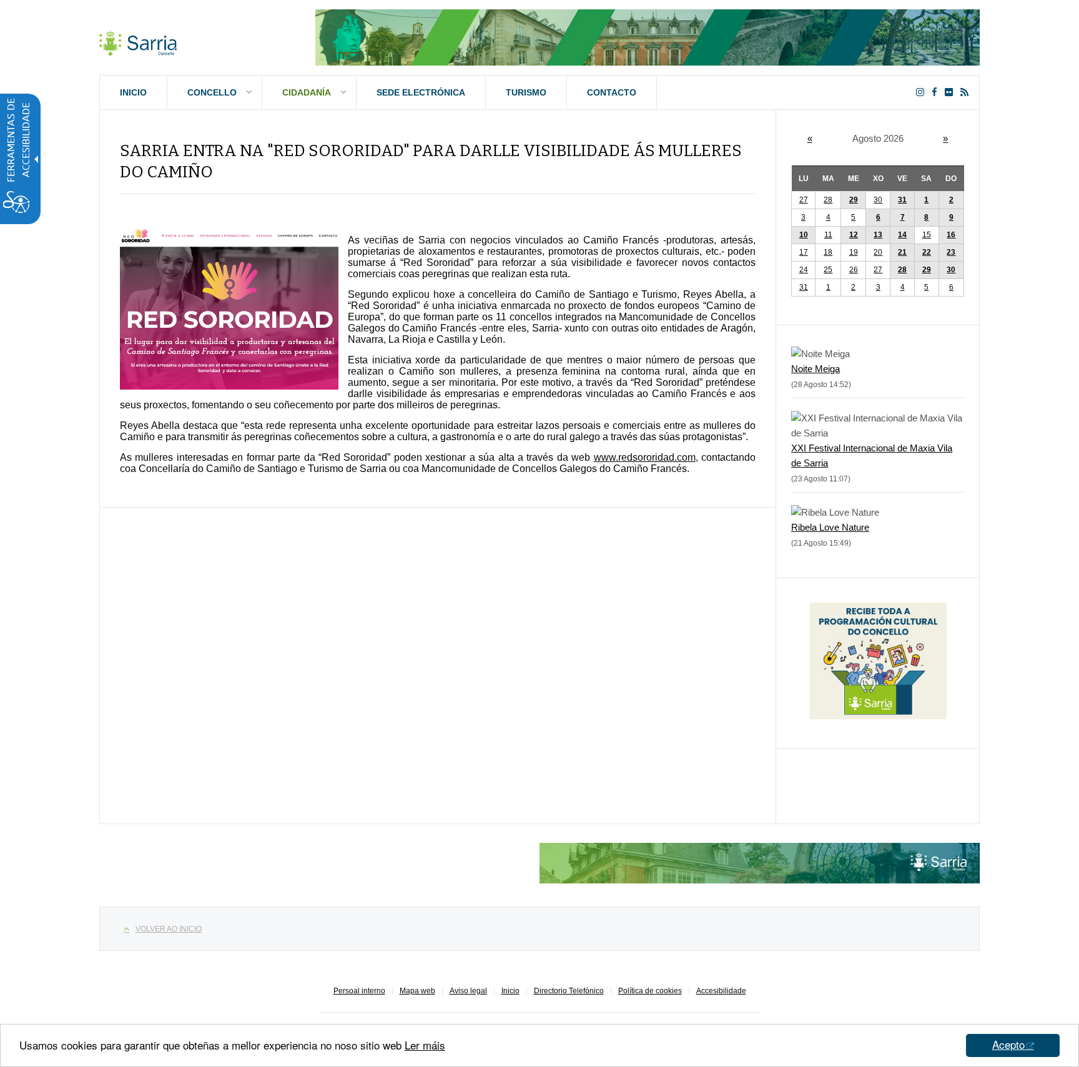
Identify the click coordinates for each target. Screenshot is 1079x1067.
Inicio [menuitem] (133, 92)
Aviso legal (468, 990)
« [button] (809, 138)
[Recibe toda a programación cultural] (878, 716)
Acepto (1008, 1044)
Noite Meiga (815, 368)
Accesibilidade (721, 990)
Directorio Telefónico (569, 990)
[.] (138, 40)
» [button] (945, 138)
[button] (927, 200)
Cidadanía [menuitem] (306, 92)
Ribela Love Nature (830, 527)
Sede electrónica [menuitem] (421, 92)
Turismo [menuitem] (526, 92)
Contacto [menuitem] (611, 92)
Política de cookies (650, 990)
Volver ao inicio (168, 929)
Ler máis (425, 1045)
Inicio (510, 990)
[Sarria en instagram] (922, 92)
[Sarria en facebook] (937, 92)
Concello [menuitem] (212, 92)
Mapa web (417, 990)
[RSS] (966, 92)
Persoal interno (359, 990)
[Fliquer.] (951, 92)
